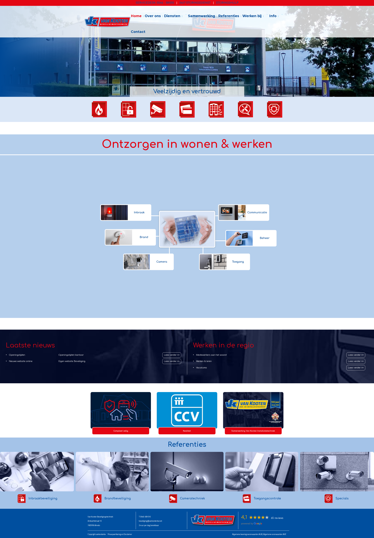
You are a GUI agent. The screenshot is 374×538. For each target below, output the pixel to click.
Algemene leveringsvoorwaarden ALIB (247, 534)
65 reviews (277, 518)
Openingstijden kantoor (71, 355)
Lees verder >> (172, 355)
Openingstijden (17, 355)
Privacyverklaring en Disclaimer (120, 534)
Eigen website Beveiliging (71, 361)
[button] (184, 14)
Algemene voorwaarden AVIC (274, 534)
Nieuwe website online (20, 361)
